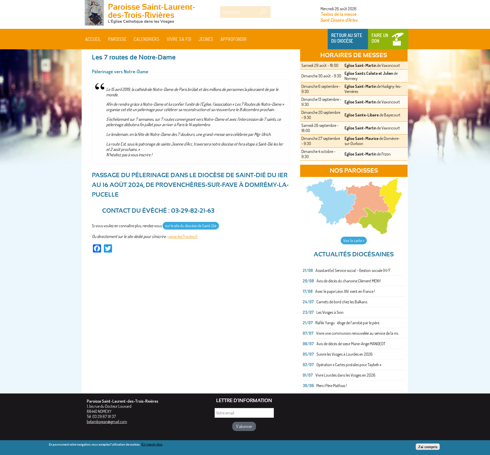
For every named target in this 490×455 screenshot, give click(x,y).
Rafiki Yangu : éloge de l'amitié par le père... (348, 322)
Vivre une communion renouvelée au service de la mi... (358, 333)
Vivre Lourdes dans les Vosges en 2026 (345, 375)
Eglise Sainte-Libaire (362, 114)
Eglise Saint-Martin (360, 65)
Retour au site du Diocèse (346, 38)
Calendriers (147, 39)
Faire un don (380, 38)
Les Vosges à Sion (330, 312)
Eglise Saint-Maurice (361, 138)
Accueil (93, 39)
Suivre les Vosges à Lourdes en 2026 (344, 354)
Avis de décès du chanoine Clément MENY (348, 280)
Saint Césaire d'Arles (338, 20)
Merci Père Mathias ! (331, 385)
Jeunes (206, 39)
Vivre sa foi (179, 39)
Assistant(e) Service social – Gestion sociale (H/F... (354, 270)
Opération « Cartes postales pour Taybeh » (348, 364)
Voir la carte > (353, 240)
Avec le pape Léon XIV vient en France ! (345, 291)
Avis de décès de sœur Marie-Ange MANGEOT (350, 343)
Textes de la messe (339, 14)
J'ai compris (427, 447)
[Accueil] (94, 13)
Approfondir (233, 39)
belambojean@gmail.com (107, 421)
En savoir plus (152, 444)
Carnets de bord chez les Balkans (341, 301)
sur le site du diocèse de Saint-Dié (190, 225)
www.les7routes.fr (183, 236)
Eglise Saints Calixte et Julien (369, 73)
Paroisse (117, 39)
